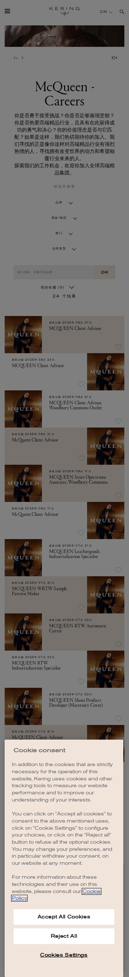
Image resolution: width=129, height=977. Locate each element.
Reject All (64, 936)
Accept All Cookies (64, 916)
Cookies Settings (64, 955)
